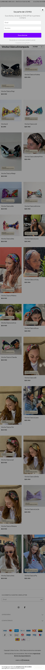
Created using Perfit (22, 43)
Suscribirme (22, 35)
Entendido (38, 667)
